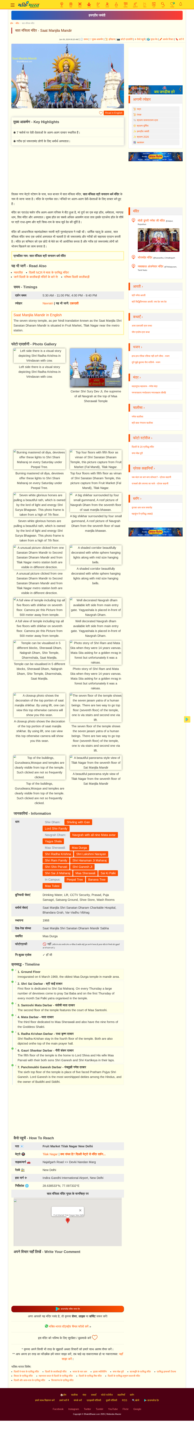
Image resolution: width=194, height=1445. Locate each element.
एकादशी (74, 303)
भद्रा (139, 109)
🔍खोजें (135, 1400)
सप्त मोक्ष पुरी (137, 453)
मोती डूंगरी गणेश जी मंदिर (151, 220)
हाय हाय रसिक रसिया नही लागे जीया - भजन (150, 356)
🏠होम (63, 1395)
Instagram (73, 1409)
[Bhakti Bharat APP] (187, 719)
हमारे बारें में (64, 1400)
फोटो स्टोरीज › (142, 438)
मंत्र (84, 1395)
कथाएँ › (138, 317)
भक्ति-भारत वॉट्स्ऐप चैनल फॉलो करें (69, 1326)
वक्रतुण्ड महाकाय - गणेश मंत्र (144, 386)
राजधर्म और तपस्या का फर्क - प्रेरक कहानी (150, 483)
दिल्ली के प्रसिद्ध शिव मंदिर (90, 1376)
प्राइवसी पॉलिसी (94, 1400)
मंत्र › (137, 377)
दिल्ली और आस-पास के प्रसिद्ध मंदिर (29, 1380)
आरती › (138, 286)
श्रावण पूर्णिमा (143, 125)
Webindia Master (113, 1414)
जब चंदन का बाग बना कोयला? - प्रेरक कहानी (151, 477)
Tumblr (99, 1409)
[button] (68, 1221)
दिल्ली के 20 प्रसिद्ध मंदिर (143, 447)
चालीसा (74, 1395)
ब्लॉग (132, 1395)
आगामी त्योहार (142, 99)
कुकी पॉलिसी (111, 1400)
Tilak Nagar (50, 1154)
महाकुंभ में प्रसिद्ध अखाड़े (142, 513)
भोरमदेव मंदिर (145, 257)
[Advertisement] (67, 169)
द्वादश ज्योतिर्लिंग (100, 1371)
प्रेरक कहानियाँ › (144, 468)
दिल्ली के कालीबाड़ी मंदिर (56, 1371)
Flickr (126, 1409)
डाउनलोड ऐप (153, 1400)
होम (11, 23)
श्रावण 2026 (143, 137)
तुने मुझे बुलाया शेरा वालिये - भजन (146, 362)
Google (137, 1409)
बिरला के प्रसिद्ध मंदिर (23, 1376)
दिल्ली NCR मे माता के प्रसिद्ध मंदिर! (49, 272)
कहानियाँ (121, 1395)
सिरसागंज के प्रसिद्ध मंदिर (62, 1380)
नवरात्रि (18, 272)
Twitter (87, 1409)
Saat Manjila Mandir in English (37, 315)
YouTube (113, 1409)
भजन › (137, 347)
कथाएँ (93, 1395)
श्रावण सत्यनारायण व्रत (147, 120)
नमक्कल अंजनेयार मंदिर (150, 266)
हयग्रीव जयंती (97, 15)
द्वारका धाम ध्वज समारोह (142, 507)
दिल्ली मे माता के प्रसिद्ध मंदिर (26, 1371)
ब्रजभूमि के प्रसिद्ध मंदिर (140, 1371)
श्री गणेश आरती (139, 295)
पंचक (139, 114)
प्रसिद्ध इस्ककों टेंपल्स (166, 1371)
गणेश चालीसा (137, 416)
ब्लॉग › (137, 498)
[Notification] (180, 4)
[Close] (80, 1210)
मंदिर (17, 23)
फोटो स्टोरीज (107, 1395)
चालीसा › (139, 407)
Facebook (58, 1409)
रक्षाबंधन (140, 142)
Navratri (48, 303)
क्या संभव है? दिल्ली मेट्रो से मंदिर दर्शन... (83, 1154)
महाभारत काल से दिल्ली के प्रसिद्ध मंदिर (56, 1376)
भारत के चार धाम (80, 1371)
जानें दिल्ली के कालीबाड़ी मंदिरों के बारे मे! (36, 277)
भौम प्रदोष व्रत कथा (141, 332)
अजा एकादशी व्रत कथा (142, 325)
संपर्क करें (78, 1400)
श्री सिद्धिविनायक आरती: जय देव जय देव (149, 301)
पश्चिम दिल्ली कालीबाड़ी (77, 277)
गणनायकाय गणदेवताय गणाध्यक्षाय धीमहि (149, 392)
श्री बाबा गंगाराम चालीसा (142, 423)
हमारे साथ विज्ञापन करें (45, 1400)
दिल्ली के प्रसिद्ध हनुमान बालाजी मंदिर (124, 1376)
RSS (124, 1400)
